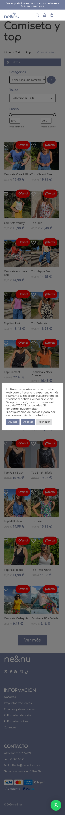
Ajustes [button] (12, 422)
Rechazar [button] (44, 422)
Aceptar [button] (28, 422)
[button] (59, 15)
